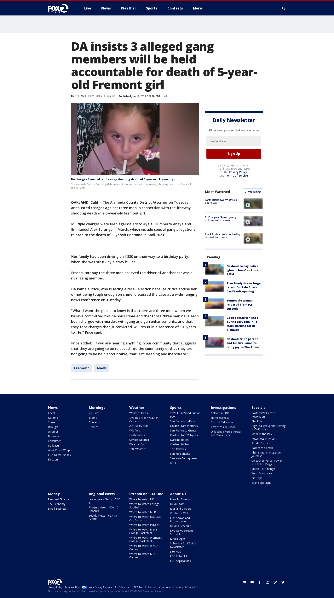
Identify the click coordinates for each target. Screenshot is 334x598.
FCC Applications (180, 561)
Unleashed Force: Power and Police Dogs (226, 433)
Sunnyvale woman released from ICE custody (240, 304)
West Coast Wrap (59, 450)
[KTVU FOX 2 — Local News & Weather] (60, 8)
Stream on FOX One (146, 493)
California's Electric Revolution (263, 414)
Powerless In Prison (223, 427)
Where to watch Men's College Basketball (143, 531)
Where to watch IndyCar (144, 525)
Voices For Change (263, 469)
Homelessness (220, 417)
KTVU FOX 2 (96, 96)
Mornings (97, 407)
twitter (283, 582)
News (102, 368)
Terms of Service (236, 175)
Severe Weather (139, 440)
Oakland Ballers (180, 444)
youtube (252, 582)
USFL (173, 463)
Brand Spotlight (261, 482)
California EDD (220, 413)
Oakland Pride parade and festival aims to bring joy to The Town (243, 343)
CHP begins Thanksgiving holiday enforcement (220, 218)
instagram (267, 582)
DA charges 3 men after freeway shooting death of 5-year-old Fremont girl (123, 179)
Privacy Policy (238, 172)
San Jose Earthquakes (183, 458)
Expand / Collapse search (283, 8)
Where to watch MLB (142, 512)
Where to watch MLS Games (142, 555)
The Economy (56, 504)
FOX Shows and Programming (180, 519)
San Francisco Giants (183, 430)
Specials (258, 407)
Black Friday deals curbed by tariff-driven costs (222, 235)
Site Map (175, 551)
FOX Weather (137, 449)
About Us (178, 493)
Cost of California (222, 422)
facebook (260, 582)
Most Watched (217, 191)
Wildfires (53, 431)
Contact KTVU (179, 513)
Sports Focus (259, 443)
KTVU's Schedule (180, 526)
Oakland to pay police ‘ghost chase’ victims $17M (242, 270)
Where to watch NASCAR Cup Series (145, 518)
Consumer (54, 441)
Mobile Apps (178, 539)
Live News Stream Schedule (181, 532)
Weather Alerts (138, 413)
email (244, 582)
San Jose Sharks (180, 453)
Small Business (57, 508)
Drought (53, 427)
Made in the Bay (261, 434)
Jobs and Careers (180, 508)
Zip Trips (94, 413)
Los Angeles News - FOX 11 (104, 501)
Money (54, 493)
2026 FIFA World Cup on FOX (185, 414)
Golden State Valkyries (184, 435)
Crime (51, 422)
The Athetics (178, 449)
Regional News (102, 493)
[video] (253, 203)
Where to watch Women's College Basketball (145, 539)
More (197, 8)
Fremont (110, 96)
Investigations (223, 407)
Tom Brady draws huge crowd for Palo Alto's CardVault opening (244, 287)
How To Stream (180, 499)
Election (53, 459)
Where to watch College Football (144, 505)
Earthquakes (137, 435)
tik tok (275, 582)
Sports (175, 407)
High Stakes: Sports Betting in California (268, 427)
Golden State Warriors (184, 426)
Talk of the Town (262, 448)
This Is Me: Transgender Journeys (266, 454)
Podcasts (54, 445)
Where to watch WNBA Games (143, 547)
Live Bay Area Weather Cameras (143, 419)
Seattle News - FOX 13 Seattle (103, 517)
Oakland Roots (179, 440)
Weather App (137, 444)
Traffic (93, 417)
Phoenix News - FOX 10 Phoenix (103, 509)
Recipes (93, 427)
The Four (257, 421)
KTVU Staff (80, 96)
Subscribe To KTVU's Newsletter (183, 545)
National (53, 417)
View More (253, 192)
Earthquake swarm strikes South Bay (221, 201)
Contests (94, 422)
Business (53, 436)
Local (51, 413)
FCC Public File (179, 556)
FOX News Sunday (59, 455)
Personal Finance (58, 499)
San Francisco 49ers (182, 421)
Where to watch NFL (142, 499)
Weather (136, 407)
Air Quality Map (138, 426)
